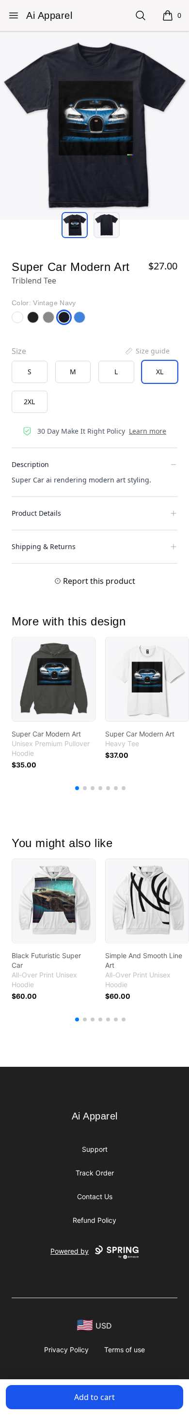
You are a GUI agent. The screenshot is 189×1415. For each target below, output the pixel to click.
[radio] (29, 372)
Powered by (69, 1251)
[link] (53, 679)
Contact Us (94, 1196)
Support (95, 1149)
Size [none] (19, 351)
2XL (29, 401)
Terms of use (124, 1349)
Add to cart (94, 1397)
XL (159, 371)
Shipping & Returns (44, 546)
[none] (147, 351)
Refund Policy (94, 1220)
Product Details (36, 513)
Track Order (95, 1173)
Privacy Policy (66, 1349)
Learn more (147, 431)
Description (30, 464)
